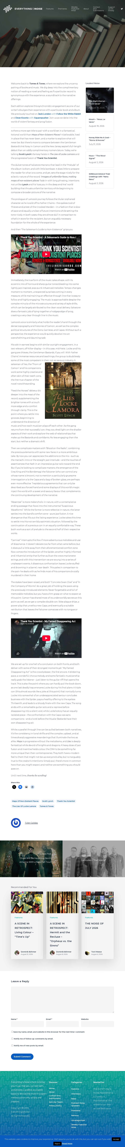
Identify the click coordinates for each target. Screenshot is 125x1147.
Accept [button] (116, 1139)
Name (14, 1019)
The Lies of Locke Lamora (24, 806)
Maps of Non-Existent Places (25, 801)
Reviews (75, 1115)
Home (51, 1088)
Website (85, 1019)
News (73, 1099)
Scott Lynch (47, 801)
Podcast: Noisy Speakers (78, 1104)
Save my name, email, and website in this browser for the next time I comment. (49, 1032)
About (52, 1092)
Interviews (76, 1094)
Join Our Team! (56, 1102)
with (59, 114)
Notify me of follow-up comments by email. (33, 1039)
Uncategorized (78, 1120)
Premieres (75, 1110)
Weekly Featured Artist (79, 1126)
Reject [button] (57, 1144)
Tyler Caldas (31, 823)
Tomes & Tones (47, 806)
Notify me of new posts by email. (29, 1046)
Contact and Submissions (55, 1097)
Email (49, 1019)
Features (62, 50)
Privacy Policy (55, 1106)
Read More (67, 1143)
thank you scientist (66, 801)
